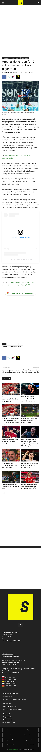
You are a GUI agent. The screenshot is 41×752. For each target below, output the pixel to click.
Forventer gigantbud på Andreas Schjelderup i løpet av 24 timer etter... (29, 487)
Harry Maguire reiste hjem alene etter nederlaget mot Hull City (29, 465)
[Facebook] (4, 77)
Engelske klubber (29, 735)
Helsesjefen (10, 730)
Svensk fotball (30, 745)
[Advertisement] (20, 28)
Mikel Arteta (6, 346)
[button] (3, 2)
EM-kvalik (5, 482)
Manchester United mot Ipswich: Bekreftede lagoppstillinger (29, 420)
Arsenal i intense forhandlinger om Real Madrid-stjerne (9, 465)
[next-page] (6, 493)
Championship (22, 55)
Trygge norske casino (9, 722)
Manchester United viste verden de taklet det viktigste (10, 442)
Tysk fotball (29, 740)
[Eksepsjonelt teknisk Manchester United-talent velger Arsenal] (11, 389)
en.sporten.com (10, 679)
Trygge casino (7, 717)
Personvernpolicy (13, 749)
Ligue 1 (17, 58)
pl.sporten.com (10, 677)
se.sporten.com (10, 681)
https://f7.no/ (9, 77)
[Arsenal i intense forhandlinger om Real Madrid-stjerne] (11, 455)
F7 (10, 735)
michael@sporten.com (9, 664)
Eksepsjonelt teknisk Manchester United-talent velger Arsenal (10, 399)
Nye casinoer (7, 720)
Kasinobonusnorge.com (11, 693)
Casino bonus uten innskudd (12, 709)
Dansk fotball (10, 745)
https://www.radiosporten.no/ (13, 77)
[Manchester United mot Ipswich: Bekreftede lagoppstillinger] (30, 410)
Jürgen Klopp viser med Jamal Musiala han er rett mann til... (10, 487)
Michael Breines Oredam (10, 72)
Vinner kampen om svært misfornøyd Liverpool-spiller (11, 371)
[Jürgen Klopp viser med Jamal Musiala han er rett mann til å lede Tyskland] (11, 477)
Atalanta (28, 344)
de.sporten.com (10, 685)
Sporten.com (13, 669)
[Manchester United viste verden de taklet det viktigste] (11, 432)
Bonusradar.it (7, 714)
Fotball (12, 58)
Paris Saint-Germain (16, 346)
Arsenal (22, 344)
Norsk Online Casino (10, 706)
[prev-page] (3, 493)
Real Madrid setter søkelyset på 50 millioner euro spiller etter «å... (29, 399)
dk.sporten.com (10, 683)
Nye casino (7, 703)
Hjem (3, 55)
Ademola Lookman (13, 344)
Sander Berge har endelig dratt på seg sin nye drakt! (30, 371)
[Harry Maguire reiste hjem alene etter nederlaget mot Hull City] (30, 455)
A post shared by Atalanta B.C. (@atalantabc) (21, 260)
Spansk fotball (10, 740)
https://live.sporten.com (18, 77)
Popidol (29, 730)
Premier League (11, 55)
